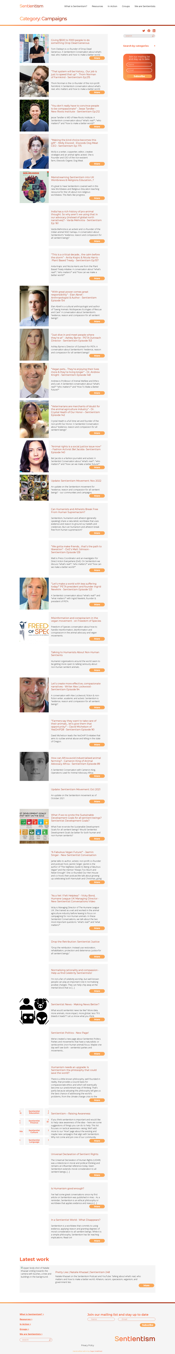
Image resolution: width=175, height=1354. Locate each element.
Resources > (26, 1319)
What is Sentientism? (75, 6)
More (97, 58)
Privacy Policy (87, 1345)
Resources (97, 6)
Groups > (24, 1329)
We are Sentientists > (31, 1334)
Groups (126, 6)
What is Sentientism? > (32, 1314)
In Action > (25, 1324)
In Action (112, 6)
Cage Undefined (96, 1351)
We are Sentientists (145, 6)
